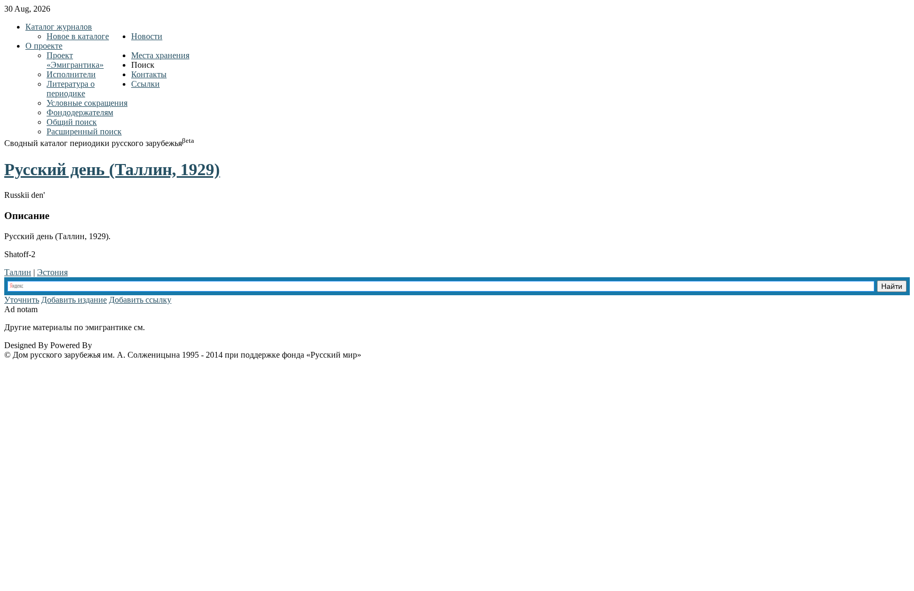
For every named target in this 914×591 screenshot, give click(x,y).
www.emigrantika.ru (184, 327)
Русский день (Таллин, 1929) (112, 169)
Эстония (52, 272)
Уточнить (21, 299)
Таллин (17, 272)
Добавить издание (74, 299)
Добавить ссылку (140, 299)
